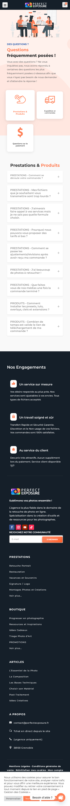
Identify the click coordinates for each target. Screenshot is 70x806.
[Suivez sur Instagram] (18, 527)
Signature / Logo (19, 583)
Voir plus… (15, 595)
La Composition (19, 676)
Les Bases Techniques (23, 682)
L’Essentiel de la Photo (23, 670)
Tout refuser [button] (31, 798)
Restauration (17, 571)
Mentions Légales (19, 766)
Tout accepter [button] (50, 798)
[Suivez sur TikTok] (31, 527)
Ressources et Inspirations (25, 624)
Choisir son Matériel (21, 688)
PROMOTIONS (17, 642)
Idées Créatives (18, 700)
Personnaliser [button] (13, 798)
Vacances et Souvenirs (23, 577)
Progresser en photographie (26, 618)
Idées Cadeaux (18, 630)
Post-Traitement (19, 694)
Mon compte (55, 770)
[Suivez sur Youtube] (25, 527)
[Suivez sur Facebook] (11, 527)
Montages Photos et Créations (27, 589)
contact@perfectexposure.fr (31, 722)
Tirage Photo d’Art (20, 636)
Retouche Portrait (20, 565)
